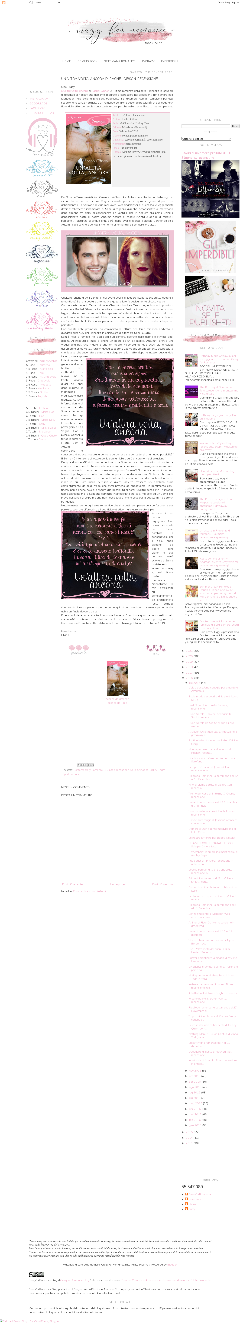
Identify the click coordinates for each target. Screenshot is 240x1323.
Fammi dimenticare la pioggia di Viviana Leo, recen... (213, 959)
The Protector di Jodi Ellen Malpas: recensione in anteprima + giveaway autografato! (216, 504)
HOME (66, 61)
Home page (117, 884)
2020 (189, 656)
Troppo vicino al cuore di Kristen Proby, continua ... (212, 1017)
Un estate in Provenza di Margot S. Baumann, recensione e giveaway (215, 534)
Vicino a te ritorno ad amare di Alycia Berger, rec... (211, 941)
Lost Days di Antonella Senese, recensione (208, 706)
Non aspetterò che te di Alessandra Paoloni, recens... (211, 751)
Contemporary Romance (88, 770)
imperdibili (169, 61)
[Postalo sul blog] (82, 765)
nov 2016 (195, 1070)
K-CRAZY (148, 61)
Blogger (172, 1264)
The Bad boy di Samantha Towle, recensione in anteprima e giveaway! (219, 390)
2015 (189, 1132)
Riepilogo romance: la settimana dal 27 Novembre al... (213, 1009)
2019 (189, 661)
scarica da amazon (117, 699)
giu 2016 (195, 1098)
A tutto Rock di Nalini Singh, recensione (213, 993)
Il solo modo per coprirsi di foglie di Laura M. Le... (213, 698)
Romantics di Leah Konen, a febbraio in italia (213, 888)
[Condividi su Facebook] (89, 765)
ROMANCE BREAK (42, 113)
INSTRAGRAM (39, 98)
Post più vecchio (162, 884)
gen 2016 (195, 1125)
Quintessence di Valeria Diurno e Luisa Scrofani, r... (212, 759)
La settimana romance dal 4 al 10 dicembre (210, 1044)
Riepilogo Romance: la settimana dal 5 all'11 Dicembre (212, 906)
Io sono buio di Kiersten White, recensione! (208, 1000)
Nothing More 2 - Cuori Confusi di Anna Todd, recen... (213, 1035)
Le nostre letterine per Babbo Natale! (212, 837)
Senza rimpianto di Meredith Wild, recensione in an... (210, 915)
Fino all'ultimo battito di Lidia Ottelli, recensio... (210, 786)
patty (192, 1209)
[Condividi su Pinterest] (92, 765)
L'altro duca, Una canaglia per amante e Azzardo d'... (213, 689)
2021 (189, 650)
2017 (189, 672)
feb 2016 (195, 1119)
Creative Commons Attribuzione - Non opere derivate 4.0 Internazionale (166, 1280)
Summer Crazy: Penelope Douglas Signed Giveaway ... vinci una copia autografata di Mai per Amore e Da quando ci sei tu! (219, 593)
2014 (189, 1137)
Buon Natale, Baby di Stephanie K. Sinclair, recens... (210, 715)
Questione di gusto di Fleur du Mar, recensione (210, 1053)
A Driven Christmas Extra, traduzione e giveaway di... (213, 733)
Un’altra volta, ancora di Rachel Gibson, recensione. (213, 812)
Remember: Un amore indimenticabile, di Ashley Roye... (213, 853)
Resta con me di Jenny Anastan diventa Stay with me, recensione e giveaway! (219, 562)
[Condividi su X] (86, 765)
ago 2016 (195, 1087)
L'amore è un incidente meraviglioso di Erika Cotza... (212, 830)
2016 (189, 678)
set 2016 (195, 1081)
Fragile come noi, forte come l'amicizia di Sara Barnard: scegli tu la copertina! (219, 624)
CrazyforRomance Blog (74, 1280)
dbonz (192, 1204)
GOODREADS (38, 103)
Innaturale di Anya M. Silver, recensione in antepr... (213, 1062)
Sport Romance (72, 774)
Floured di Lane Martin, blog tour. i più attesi (217, 472)
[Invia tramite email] (79, 765)
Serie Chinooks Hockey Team (147, 770)
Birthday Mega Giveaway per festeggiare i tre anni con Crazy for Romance (219, 359)
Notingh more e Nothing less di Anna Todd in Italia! (212, 977)
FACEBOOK (37, 108)
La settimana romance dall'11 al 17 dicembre (211, 932)
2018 (189, 667)
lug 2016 (195, 1092)
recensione (122, 770)
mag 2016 (196, 1103)
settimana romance (119, 61)
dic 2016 (195, 682)
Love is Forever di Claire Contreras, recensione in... (210, 871)
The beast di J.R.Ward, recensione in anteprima (211, 862)
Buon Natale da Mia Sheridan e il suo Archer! (212, 724)
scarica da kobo (117, 702)
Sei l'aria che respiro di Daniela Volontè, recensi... (213, 897)
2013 (189, 1143)
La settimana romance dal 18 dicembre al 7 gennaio (213, 803)
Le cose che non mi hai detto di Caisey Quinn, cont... (212, 1026)
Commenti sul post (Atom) (89, 891)
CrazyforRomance (200, 1194)
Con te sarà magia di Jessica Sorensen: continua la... (213, 821)
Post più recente (72, 884)
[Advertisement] (117, 733)
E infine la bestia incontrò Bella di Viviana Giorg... (214, 742)
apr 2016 (195, 1109)
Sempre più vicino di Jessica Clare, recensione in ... (209, 768)
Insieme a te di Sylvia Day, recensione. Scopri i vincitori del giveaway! (219, 446)
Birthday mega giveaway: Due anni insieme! (218, 416)
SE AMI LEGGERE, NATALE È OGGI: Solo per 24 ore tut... (211, 844)
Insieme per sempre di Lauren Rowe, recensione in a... (211, 986)
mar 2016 (195, 1114)
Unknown (195, 1199)
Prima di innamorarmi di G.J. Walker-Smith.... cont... (211, 880)
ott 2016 (195, 1076)
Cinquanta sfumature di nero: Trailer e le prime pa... (213, 968)
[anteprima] (210, 271)
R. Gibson (109, 770)
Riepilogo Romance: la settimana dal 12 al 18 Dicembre (213, 777)
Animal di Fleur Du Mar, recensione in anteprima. (212, 924)
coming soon (87, 61)
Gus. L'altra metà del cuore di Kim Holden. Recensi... (209, 950)
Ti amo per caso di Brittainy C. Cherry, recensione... (212, 795)
